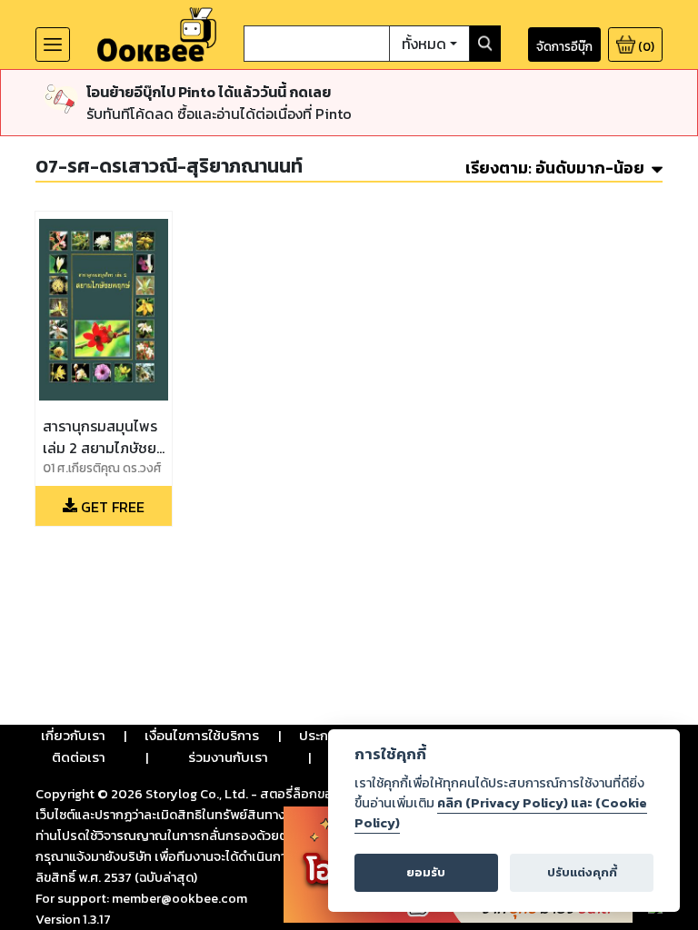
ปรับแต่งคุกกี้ (582, 872)
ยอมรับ (425, 872)
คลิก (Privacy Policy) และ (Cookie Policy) (500, 813)
